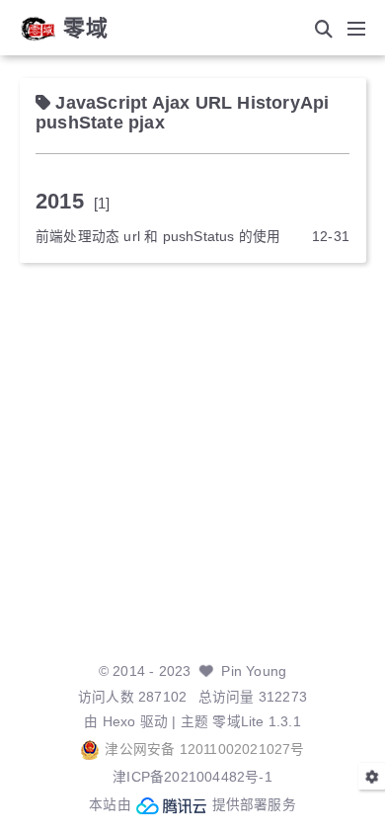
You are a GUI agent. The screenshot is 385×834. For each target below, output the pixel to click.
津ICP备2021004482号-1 (192, 777)
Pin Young (253, 671)
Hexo (119, 721)
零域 (86, 29)
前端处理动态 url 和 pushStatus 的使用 (158, 236)
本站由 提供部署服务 (192, 804)
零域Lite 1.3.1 (256, 721)
